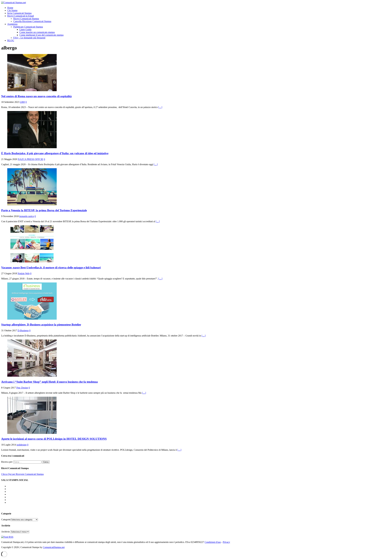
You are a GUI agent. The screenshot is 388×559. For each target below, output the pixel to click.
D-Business (23, 330)
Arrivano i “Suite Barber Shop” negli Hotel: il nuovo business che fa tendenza (49, 381)
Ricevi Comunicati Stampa (26, 18)
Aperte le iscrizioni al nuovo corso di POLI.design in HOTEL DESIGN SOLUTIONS (54, 438)
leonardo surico (26, 216)
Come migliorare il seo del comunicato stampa (41, 35)
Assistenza (12, 24)
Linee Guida (25, 29)
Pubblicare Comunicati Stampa (28, 26)
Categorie (5, 519)
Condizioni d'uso (213, 542)
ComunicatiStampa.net (54, 547)
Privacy (226, 542)
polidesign (22, 444)
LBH (22, 102)
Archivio (5, 531)
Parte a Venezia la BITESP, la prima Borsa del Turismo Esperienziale (44, 210)
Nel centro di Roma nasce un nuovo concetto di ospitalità (36, 96)
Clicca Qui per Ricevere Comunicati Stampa (22, 474)
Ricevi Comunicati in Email (20, 16)
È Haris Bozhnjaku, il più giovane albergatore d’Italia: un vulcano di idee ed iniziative (54, 153)
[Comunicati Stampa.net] (13, 2)
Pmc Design (22, 387)
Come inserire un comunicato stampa (37, 32)
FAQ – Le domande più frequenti (29, 37)
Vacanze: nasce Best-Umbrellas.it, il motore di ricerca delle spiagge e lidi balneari (51, 267)
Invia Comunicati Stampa (19, 13)
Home (10, 7)
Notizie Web (24, 273)
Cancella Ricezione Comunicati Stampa (32, 21)
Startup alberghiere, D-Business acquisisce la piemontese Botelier (41, 324)
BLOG (10, 40)
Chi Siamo (12, 10)
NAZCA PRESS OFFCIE (30, 159)
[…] (160, 107)
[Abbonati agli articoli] (7, 537)
